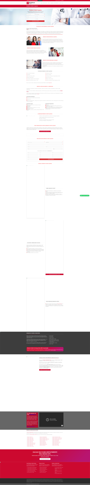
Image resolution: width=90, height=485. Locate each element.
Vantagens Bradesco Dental (43, 471)
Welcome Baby (51, 336)
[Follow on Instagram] (61, 0)
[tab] (28, 29)
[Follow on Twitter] (62, 0)
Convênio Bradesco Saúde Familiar (31, 468)
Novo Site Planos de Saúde (30, 472)
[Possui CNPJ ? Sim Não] (40, 14)
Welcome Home (51, 335)
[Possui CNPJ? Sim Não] (54, 142)
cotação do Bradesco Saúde (33, 434)
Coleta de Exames (51, 337)
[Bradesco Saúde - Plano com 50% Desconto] (31, 3)
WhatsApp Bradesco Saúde (58, 473)
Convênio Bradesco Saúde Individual (32, 467)
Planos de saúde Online (43, 472)
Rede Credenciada (59, 303)
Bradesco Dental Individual (43, 467)
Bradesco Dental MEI (42, 470)
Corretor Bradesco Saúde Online (59, 467)
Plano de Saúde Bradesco (30, 432)
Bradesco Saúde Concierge (30, 340)
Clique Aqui (50, 82)
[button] (84, 195)
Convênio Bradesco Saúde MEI (31, 470)
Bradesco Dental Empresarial (43, 469)
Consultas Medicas (51, 341)
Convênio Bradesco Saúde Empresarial (32, 469)
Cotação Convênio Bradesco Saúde (31, 471)
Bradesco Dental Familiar (43, 468)
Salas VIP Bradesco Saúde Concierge (54, 339)
